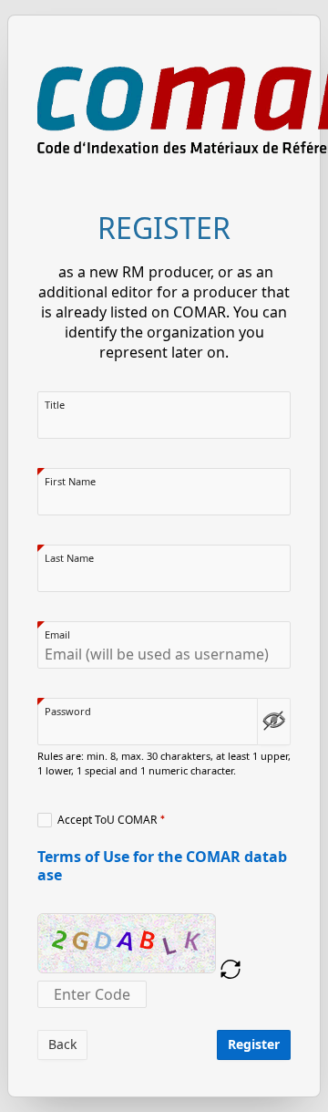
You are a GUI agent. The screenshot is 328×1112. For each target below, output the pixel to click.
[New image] (230, 970)
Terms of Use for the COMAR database (162, 866)
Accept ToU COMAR (107, 820)
